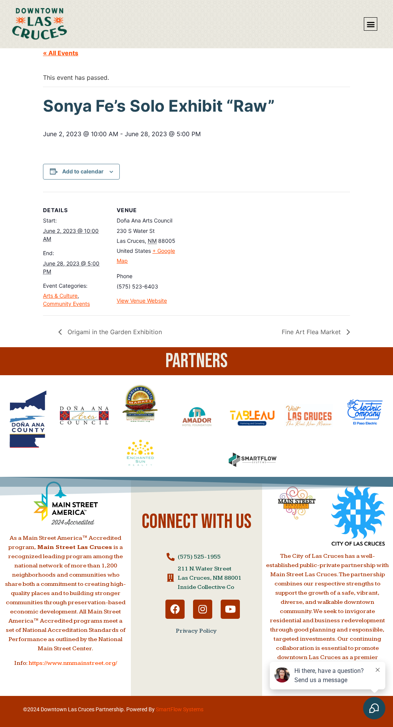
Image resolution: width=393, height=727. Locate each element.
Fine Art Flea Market (312, 332)
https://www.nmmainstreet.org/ (73, 663)
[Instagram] (202, 609)
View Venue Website (142, 300)
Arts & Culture (60, 295)
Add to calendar (83, 171)
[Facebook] (175, 609)
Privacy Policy (196, 631)
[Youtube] (230, 609)
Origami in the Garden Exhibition (114, 332)
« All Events (60, 53)
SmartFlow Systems (179, 709)
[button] (370, 24)
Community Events (66, 303)
